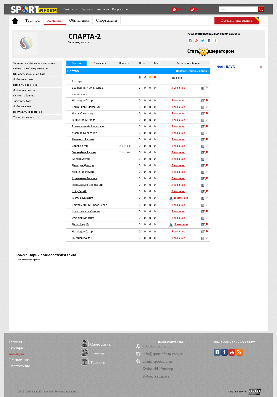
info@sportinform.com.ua (163, 354)
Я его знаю (178, 87)
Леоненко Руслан (83, 139)
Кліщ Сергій (79, 191)
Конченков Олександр (86, 107)
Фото (142, 63)
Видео (157, 63)
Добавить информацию (236, 20)
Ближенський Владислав (88, 126)
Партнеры (87, 9)
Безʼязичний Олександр (87, 87)
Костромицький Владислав (89, 205)
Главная (76, 63)
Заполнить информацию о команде (34, 63)
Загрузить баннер (23, 95)
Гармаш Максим (82, 197)
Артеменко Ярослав (84, 178)
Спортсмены (106, 20)
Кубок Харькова (156, 376)
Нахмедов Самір (82, 100)
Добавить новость (24, 90)
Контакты (103, 9)
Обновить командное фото (29, 73)
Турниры (32, 20)
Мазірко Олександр (84, 132)
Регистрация (204, 9)
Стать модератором (210, 52)
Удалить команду (23, 117)
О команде (99, 63)
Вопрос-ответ (121, 9)
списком (193, 70)
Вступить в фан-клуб (25, 84)
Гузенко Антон (81, 158)
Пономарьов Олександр (87, 184)
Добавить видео (22, 106)
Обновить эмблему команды (30, 68)
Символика (70, 9)
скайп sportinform (157, 361)
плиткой (204, 70)
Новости (124, 63)
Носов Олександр (83, 113)
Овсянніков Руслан (84, 152)
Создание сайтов (237, 391)
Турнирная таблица (188, 63)
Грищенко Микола (83, 120)
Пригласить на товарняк (27, 111)
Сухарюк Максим (83, 217)
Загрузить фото (22, 100)
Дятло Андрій (80, 224)
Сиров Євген (80, 145)
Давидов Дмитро (83, 165)
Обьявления (79, 20)
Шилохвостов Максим (86, 211)
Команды (54, 20)
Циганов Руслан (82, 238)
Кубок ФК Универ (158, 369)
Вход (181, 9)
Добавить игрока (23, 79)
